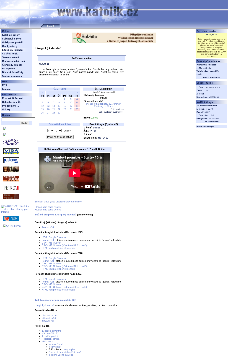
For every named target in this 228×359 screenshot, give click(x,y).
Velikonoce (47, 341)
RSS (4, 85)
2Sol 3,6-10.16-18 (212, 87)
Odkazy (6, 109)
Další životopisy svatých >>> (111, 112)
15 (59, 106)
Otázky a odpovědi (12, 42)
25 (77, 109)
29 (59, 112)
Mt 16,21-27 (214, 118)
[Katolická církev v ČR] (4, 129)
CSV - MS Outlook (51, 242)
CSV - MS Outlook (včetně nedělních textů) (64, 245)
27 (48, 112)
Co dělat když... (10, 53)
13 (48, 106)
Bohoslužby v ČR (11, 102)
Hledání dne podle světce (48, 209)
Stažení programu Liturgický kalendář (55, 214)
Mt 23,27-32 (211, 35)
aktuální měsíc (49, 318)
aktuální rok (48, 321)
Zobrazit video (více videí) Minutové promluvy (58, 201)
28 (53, 112)
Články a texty (9, 46)
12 (42, 106)
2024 (63, 89)
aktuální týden (49, 315)
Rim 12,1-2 (209, 115)
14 (53, 106)
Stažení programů (12, 76)
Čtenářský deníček (12, 65)
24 (71, 109)
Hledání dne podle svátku (48, 207)
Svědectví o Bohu (12, 38)
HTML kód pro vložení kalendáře (58, 248)
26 (42, 112)
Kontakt (6, 89)
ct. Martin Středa (203, 68)
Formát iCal (48, 227)
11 (77, 102)
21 (53, 109)
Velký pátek (55, 346)
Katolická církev (11, 35)
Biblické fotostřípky (13, 72)
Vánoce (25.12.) (50, 333)
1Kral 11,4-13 (98, 128)
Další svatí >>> (117, 109)
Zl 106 (93, 131)
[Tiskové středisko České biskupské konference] (4, 135)
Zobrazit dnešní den (60, 124)
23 (64, 109)
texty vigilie (69, 349)
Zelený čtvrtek (56, 344)
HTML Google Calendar (54, 237)
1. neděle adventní (51, 330)
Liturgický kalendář (44, 305)
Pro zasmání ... (10, 105)
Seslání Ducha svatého (61, 354)
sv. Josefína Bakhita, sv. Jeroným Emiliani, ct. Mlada (103, 105)
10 (71, 102)
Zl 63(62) (206, 112)
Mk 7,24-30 (44, 64)
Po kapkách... (9, 68)
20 (48, 109)
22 (59, 109)
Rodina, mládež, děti (13, 61)
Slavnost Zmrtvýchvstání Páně (65, 352)
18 (77, 106)
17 (71, 106)
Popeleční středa (50, 338)
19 (42, 109)
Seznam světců (10, 57)
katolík (51, 26)
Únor (56, 89)
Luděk (199, 74)
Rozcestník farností (12, 98)
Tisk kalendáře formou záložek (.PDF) (55, 300)
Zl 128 (205, 90)
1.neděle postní (50, 336)
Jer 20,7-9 (208, 109)
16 (64, 106)
